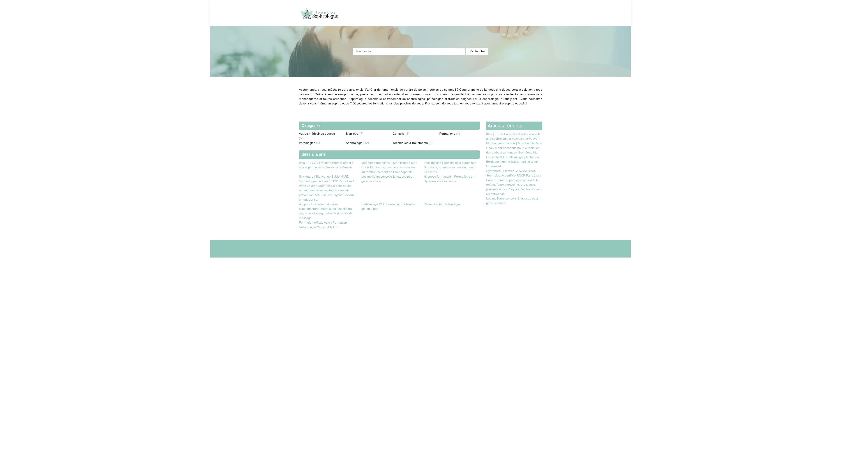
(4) (458, 133)
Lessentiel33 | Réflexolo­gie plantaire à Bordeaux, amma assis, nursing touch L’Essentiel (450, 167)
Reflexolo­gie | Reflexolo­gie (442, 204)
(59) (302, 138)
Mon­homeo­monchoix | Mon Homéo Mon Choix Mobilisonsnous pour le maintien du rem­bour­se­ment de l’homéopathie (389, 167)
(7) (361, 133)
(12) (366, 143)
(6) (407, 133)
